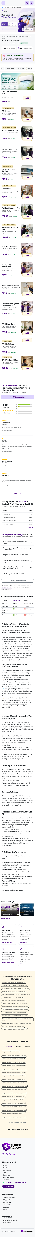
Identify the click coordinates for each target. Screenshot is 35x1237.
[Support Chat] (32, 3)
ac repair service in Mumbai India (10, 1052)
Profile (5, 1209)
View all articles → (6, 918)
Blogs (4, 1172)
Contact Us (6, 1175)
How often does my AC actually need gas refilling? (15, 542)
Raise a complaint (6, 588)
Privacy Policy (7, 1200)
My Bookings (7, 1170)
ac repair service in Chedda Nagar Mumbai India (14, 1117)
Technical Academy (20, 1182)
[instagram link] (4, 1154)
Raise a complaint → (25, 964)
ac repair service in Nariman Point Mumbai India (14, 1055)
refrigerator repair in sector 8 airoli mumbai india (14, 991)
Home (3, 7)
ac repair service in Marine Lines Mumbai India (13, 1062)
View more (17, 493)
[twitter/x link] (11, 1154)
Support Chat (9, 1186)
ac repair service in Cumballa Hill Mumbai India (13, 1058)
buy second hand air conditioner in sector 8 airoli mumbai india (17, 1019)
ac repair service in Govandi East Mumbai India (13, 1072)
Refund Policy (7, 1205)
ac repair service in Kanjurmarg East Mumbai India (14, 1069)
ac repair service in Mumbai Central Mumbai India (14, 1082)
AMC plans (30, 68)
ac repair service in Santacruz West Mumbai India (14, 1086)
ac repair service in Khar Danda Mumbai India (13, 1103)
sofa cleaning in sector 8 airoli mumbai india (13, 1000)
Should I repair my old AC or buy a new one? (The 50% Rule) (16, 548)
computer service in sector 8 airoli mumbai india (14, 985)
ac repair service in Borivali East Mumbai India (13, 1076)
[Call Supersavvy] (27, 3)
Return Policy (7, 1202)
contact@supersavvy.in (10, 1220)
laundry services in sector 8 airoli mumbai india (14, 1012)
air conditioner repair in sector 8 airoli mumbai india (15, 988)
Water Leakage (10, 68)
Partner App (8, 1182)
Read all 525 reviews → (8, 962)
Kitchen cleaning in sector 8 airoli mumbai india (14, 1003)
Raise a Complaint (8, 1177)
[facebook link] (7, 1154)
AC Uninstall (21, 68)
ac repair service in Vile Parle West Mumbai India (14, 1106)
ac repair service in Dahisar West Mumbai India (13, 1065)
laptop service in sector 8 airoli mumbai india (13, 982)
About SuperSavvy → (7, 942)
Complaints (6, 1180)
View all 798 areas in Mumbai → (17, 1122)
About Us (6, 1168)
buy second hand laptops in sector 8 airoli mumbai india (16, 1023)
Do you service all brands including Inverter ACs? (16, 561)
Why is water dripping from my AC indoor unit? (15, 555)
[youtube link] (14, 1154)
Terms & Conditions (9, 1197)
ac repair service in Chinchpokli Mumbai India (13, 1113)
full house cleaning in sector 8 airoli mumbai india (15, 1009)
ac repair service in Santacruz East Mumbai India (14, 1089)
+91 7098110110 (7, 1222)
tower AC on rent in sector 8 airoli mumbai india (14, 1029)
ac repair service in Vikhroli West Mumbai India (14, 1093)
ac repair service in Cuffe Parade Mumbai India (13, 1079)
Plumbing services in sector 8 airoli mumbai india (14, 1015)
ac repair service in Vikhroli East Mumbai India (13, 1096)
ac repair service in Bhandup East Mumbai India (14, 1110)
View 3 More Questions (18, 581)
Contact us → (23, 942)
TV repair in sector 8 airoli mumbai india (12, 997)
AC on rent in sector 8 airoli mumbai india (13, 1026)
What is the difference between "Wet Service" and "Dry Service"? (14, 567)
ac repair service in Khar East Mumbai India (12, 1100)
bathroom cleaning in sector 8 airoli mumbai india (15, 1006)
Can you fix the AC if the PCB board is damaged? (14, 574)
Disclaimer (6, 1207)
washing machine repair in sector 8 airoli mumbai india (16, 994)
